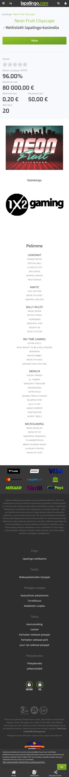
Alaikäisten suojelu (34, 605)
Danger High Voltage (34, 363)
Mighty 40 (34, 327)
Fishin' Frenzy (34, 375)
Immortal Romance (34, 436)
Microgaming (34, 424)
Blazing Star (34, 399)
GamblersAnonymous (35, 731)
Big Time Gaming (34, 339)
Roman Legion (34, 275)
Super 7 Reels (34, 416)
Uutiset (34, 629)
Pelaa (34, 40)
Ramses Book (34, 259)
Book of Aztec (34, 295)
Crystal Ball (34, 263)
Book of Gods (34, 359)
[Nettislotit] (34, 206)
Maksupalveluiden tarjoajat (34, 577)
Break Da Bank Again (34, 444)
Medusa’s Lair (34, 323)
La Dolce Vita (34, 267)
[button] (3, 3)
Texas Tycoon (34, 331)
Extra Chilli (34, 343)
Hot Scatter (34, 291)
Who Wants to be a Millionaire (34, 347)
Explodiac (34, 271)
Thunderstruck (35, 440)
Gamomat (34, 255)
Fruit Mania (34, 279)
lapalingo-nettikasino (34, 558)
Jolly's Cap (35, 404)
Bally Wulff (34, 307)
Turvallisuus (34, 600)
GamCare (61, 728)
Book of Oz (34, 431)
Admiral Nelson (34, 299)
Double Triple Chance (34, 395)
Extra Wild (34, 391)
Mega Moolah (34, 427)
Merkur (34, 371)
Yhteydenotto (34, 663)
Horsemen (35, 319)
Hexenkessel (34, 387)
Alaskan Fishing (34, 448)
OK (61, 767)
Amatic (34, 287)
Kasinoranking (34, 624)
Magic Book (34, 311)
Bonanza (34, 351)
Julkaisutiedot (34, 668)
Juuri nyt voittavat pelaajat (34, 645)
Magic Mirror (34, 408)
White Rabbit (34, 355)
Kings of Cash (34, 452)
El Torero (34, 379)
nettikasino (45, 524)
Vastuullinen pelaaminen (34, 595)
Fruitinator (34, 412)
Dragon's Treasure (34, 383)
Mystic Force (34, 315)
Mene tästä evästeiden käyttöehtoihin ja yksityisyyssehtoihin (24, 762)
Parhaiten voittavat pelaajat (34, 634)
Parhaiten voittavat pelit (34, 639)
